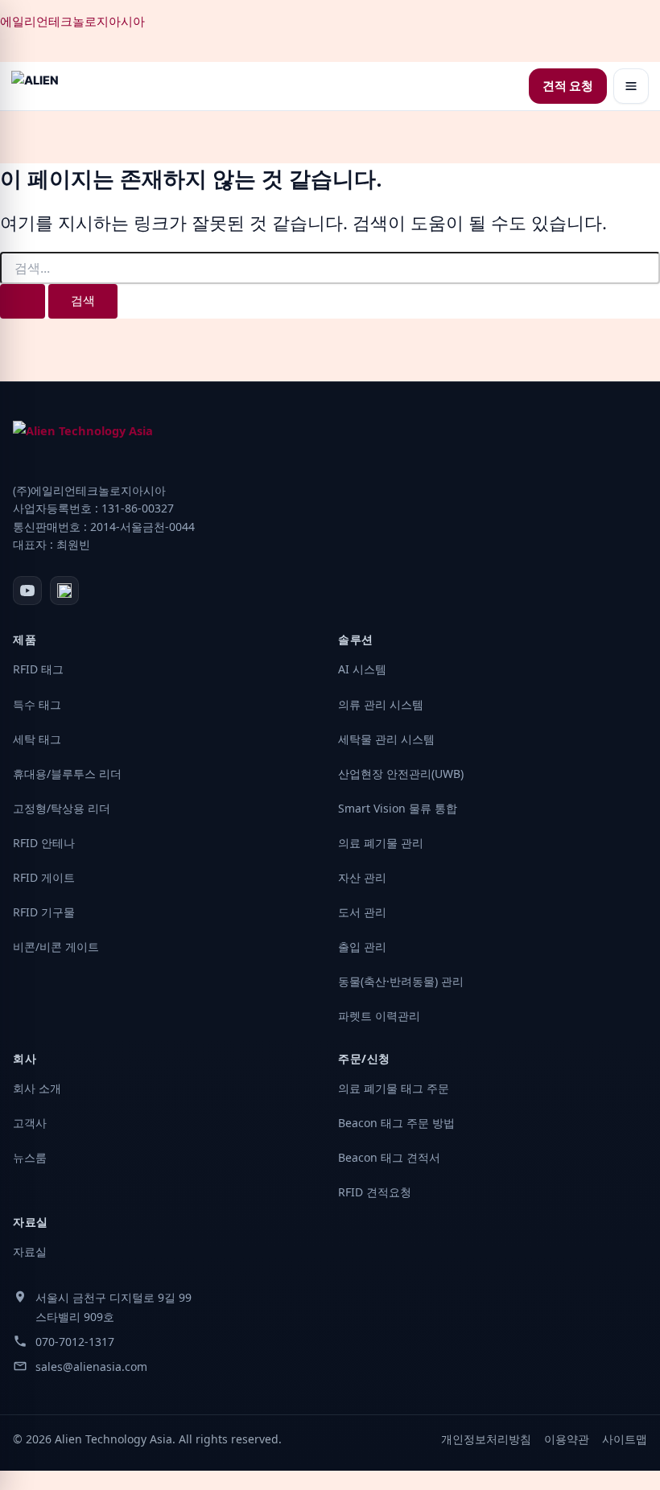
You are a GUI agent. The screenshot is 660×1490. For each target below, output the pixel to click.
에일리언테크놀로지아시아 (72, 21)
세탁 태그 (37, 739)
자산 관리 (362, 877)
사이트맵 (624, 1439)
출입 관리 (362, 946)
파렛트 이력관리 (379, 1015)
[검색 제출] (22, 301)
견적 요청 (567, 86)
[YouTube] (27, 590)
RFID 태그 (38, 669)
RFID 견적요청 (374, 1192)
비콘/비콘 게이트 (56, 946)
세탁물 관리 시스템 (386, 739)
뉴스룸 (30, 1157)
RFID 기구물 (44, 912)
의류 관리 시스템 (380, 704)
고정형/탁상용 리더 (61, 808)
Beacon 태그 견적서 (389, 1157)
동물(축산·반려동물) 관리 (401, 981)
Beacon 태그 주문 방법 (396, 1122)
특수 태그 (37, 704)
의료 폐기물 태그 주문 (393, 1088)
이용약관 (566, 1439)
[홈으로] (35, 86)
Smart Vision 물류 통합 (397, 808)
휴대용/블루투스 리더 (67, 773)
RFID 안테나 (44, 842)
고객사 (30, 1122)
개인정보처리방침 (486, 1439)
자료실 (30, 1251)
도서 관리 (362, 912)
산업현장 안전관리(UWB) (401, 773)
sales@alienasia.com (91, 1366)
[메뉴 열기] (631, 86)
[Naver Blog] (64, 590)
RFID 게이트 (44, 877)
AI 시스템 (362, 669)
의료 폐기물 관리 (380, 842)
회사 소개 (37, 1088)
